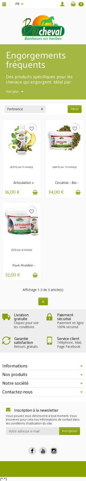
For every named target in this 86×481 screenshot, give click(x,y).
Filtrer (74, 109)
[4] (68, 159)
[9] (29, 159)
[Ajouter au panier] (35, 192)
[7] (25, 159)
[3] (16, 159)
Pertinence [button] (15, 109)
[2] (60, 159)
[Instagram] (54, 451)
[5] (20, 159)
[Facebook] (32, 451)
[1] (11, 159)
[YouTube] (43, 451)
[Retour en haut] (43, 302)
